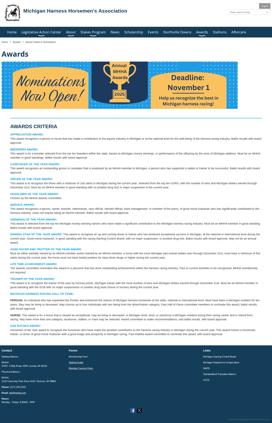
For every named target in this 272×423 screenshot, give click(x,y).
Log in (264, 5)
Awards (17, 42)
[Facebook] (132, 410)
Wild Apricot (244, 419)
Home (5, 42)
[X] (139, 410)
